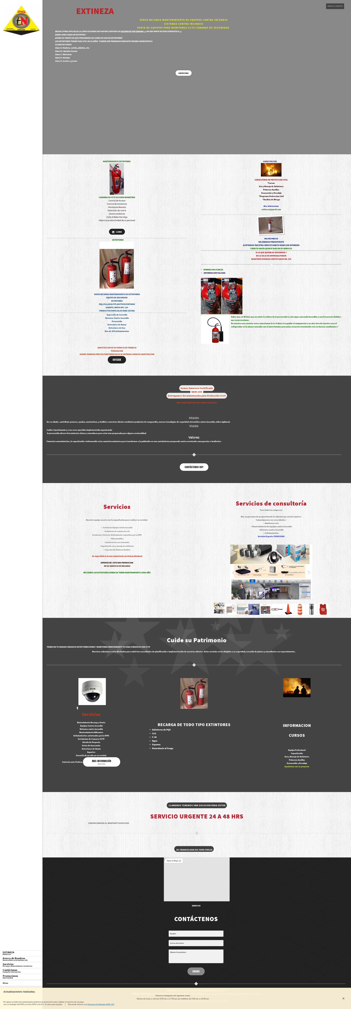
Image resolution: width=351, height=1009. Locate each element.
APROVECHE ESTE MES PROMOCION (117, 562)
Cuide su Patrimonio (197, 640)
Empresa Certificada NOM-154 (100, 1004)
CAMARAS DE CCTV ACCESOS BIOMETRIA (117, 197)
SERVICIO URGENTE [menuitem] (335, 6)
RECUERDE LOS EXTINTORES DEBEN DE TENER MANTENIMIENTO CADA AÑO (117, 572)
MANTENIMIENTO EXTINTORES (117, 161)
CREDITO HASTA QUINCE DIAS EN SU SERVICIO (271, 248)
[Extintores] (21, 21)
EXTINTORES (117, 240)
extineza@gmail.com (271, 209)
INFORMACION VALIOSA (214, 273)
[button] (271, 573)
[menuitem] (21, 953)
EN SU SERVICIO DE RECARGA (117, 566)
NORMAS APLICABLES (213, 269)
